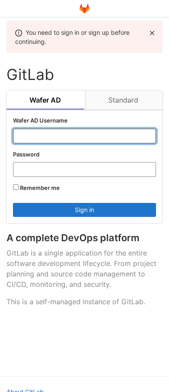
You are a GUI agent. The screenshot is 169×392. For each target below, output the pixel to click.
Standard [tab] (123, 100)
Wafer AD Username (40, 120)
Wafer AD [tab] (45, 100)
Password (26, 154)
